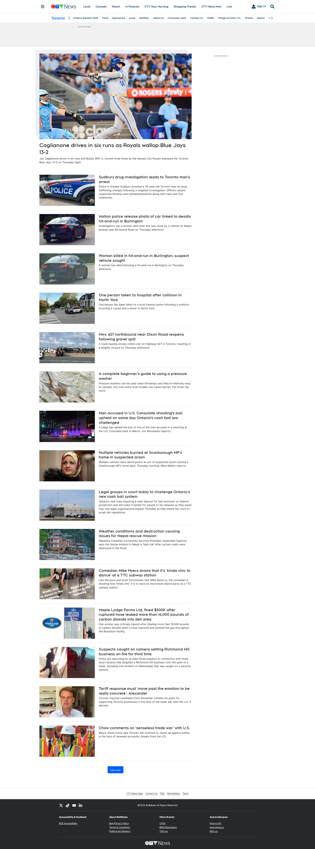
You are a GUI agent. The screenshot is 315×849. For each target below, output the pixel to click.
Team (186, 793)
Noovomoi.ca (217, 827)
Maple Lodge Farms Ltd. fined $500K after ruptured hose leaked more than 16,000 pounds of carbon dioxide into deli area (144, 614)
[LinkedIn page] (81, 805)
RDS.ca (214, 831)
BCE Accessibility (68, 823)
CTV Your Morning (156, 6)
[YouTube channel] (74, 805)
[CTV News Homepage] (63, 7)
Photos (249, 18)
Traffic (210, 18)
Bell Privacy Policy (119, 823)
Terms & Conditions (119, 827)
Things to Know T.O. (229, 18)
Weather (144, 18)
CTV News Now (211, 6)
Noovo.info (215, 823)
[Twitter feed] (61, 805)
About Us (158, 18)
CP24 (162, 823)
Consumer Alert (177, 18)
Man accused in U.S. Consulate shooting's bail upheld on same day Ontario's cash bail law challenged (140, 418)
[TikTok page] (68, 805)
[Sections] (42, 6)
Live (229, 6)
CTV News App (134, 793)
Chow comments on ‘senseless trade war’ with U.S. (144, 728)
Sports (261, 18)
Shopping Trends (185, 6)
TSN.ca (163, 831)
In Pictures (132, 6)
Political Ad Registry (120, 831)
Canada (101, 6)
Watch (116, 6)
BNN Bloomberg (168, 827)
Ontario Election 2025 (85, 18)
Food (105, 18)
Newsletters (173, 793)
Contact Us (196, 18)
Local (86, 6)
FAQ (162, 793)
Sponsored (118, 18)
